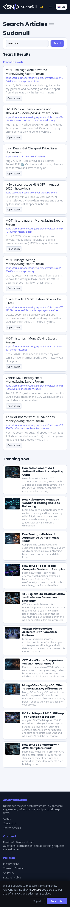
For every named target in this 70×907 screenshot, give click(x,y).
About (7, 818)
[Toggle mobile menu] (50, 6)
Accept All (56, 901)
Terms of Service (13, 868)
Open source (14, 98)
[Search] (32, 6)
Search (57, 43)
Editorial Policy (12, 877)
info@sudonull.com (22, 842)
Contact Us (10, 823)
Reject (37, 901)
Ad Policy (8, 873)
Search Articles (12, 828)
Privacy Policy (11, 863)
